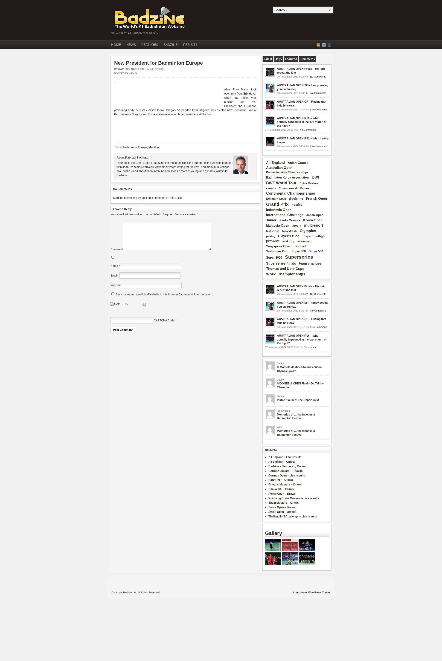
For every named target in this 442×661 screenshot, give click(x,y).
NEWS (131, 44)
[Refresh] (144, 305)
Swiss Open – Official (282, 512)
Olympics (308, 231)
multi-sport (313, 225)
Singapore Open (279, 246)
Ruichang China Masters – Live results (293, 498)
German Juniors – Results (285, 471)
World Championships (285, 274)
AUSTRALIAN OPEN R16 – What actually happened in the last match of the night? (301, 122)
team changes (310, 263)
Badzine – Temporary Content (287, 466)
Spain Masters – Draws (283, 502)
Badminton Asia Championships (287, 172)
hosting (297, 204)
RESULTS (190, 44)
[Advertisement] (168, 97)
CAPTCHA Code (164, 320)
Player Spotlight (314, 236)
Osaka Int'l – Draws (281, 489)
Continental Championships (290, 193)
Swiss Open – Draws (281, 507)
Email (114, 275)
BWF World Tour (281, 183)
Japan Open (314, 215)
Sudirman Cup (277, 251)
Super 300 (298, 251)
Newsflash (289, 231)
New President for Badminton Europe (158, 63)
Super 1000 (274, 257)
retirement (305, 241)
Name (114, 266)
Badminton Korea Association (287, 177)
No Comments (318, 76)
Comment (116, 249)
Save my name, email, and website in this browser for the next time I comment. (164, 294)
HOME (116, 44)
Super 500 (316, 251)
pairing (270, 236)
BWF (316, 177)
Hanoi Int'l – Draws (280, 480)
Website (115, 285)
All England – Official (281, 461)
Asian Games (298, 163)
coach (271, 188)
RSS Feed (318, 45)
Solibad (300, 246)
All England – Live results (285, 457)
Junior (271, 220)
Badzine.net (150, 17)
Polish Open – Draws (282, 493)
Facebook (329, 45)
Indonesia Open (278, 210)
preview (272, 241)
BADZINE (170, 44)
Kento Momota (289, 220)
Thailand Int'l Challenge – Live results (292, 516)
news (133, 73)
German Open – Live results (286, 475)
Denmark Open (276, 198)
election (151, 110)
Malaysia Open (277, 225)
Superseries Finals (281, 263)
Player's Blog (289, 236)
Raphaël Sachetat (131, 69)
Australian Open (279, 168)
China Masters (309, 183)
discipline (296, 198)
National (272, 231)
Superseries (299, 257)
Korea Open (313, 220)
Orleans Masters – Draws (285, 484)
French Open (316, 198)
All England (275, 163)
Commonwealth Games (294, 188)
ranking (288, 241)
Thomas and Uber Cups (285, 269)
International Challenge (284, 215)
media (296, 225)
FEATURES (149, 44)
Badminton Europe (135, 147)
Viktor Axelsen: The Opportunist (298, 400)
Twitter (324, 45)
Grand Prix (277, 204)
